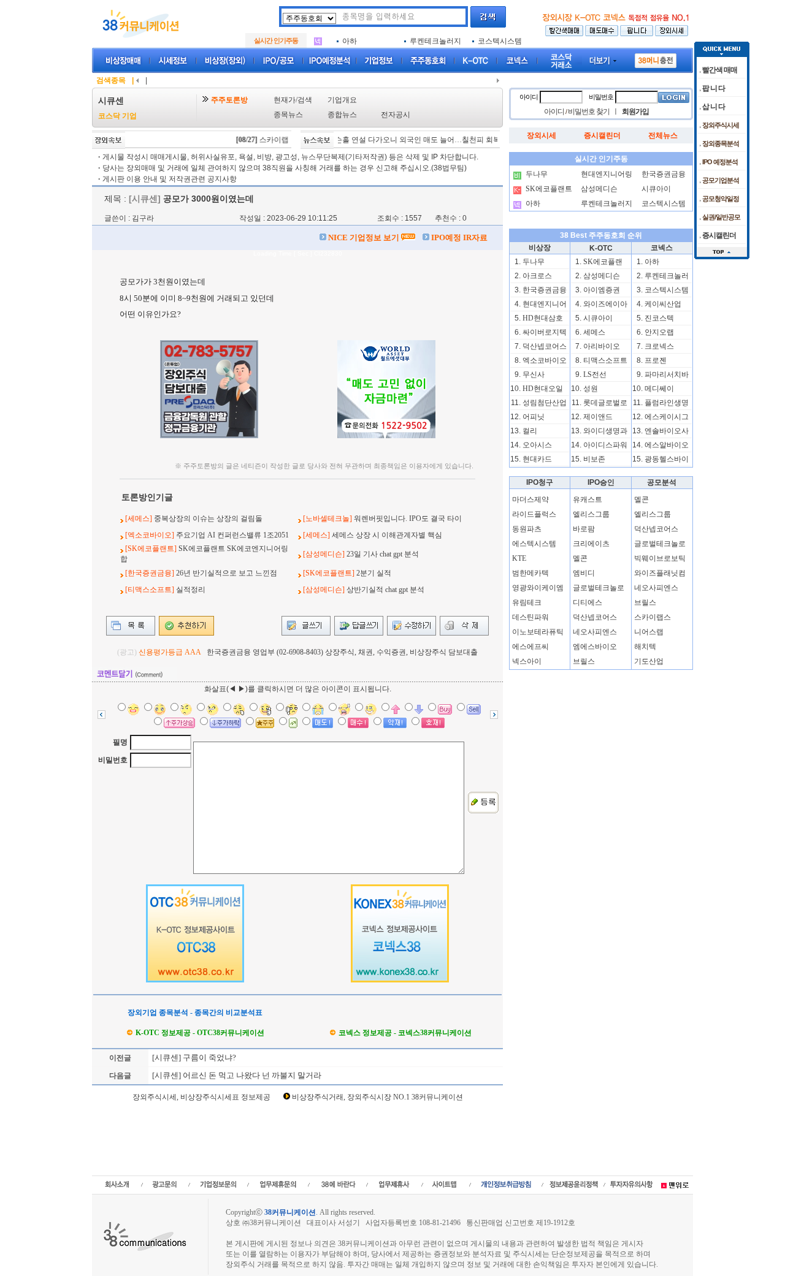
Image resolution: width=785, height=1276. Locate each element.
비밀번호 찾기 (589, 111)
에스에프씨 (530, 646)
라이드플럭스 (534, 514)
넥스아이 (527, 661)
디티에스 (587, 602)
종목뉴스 (288, 114)
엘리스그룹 (591, 514)
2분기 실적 (373, 573)
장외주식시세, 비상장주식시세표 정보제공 (201, 1097)
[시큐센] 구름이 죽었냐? (193, 1057)
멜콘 (580, 558)
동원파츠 (527, 529)
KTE (519, 558)
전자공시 (395, 114)
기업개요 (342, 100)
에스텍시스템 (534, 543)
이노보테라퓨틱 (538, 632)
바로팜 (584, 529)
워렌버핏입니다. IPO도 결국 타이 (408, 518)
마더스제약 (530, 499)
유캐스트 (587, 499)
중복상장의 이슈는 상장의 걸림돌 (208, 518)
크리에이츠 (591, 543)
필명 (120, 742)
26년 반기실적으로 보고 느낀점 (226, 573)
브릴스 (584, 661)
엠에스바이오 (595, 646)
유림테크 (527, 602)
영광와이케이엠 (538, 587)
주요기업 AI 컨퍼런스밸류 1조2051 (232, 535)
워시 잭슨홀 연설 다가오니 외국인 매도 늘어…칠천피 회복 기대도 (399, 139)
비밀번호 (113, 760)
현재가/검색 (293, 100)
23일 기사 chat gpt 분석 (383, 554)
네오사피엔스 (595, 632)
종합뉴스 (342, 114)
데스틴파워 (530, 617)
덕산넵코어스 (595, 617)
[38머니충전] (655, 58)
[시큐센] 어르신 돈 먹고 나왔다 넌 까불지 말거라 (235, 1075)
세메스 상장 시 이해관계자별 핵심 (387, 535)
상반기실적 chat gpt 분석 (385, 589)
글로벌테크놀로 (598, 587)
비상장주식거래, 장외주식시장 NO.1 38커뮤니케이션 (377, 1097)
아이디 (528, 97)
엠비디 (584, 573)
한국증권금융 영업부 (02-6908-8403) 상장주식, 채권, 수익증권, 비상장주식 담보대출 (342, 652)
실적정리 (190, 589)
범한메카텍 (530, 573)
